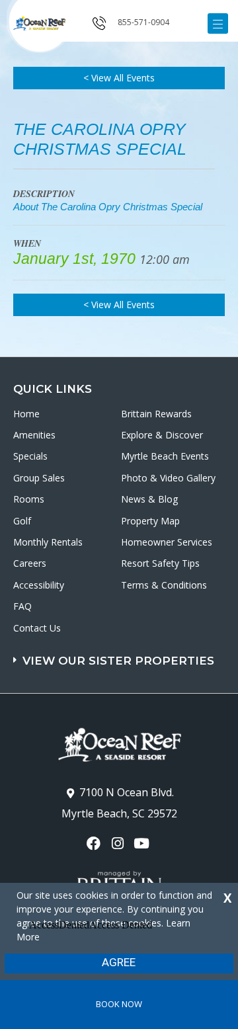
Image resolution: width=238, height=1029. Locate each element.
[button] (120, 654)
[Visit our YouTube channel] (143, 843)
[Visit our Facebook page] (95, 843)
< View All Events (119, 77)
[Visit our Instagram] (118, 843)
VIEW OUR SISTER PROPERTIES (118, 660)
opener (218, 23)
